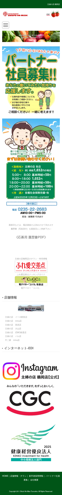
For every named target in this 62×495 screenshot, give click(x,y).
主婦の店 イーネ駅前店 (16, 316)
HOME (5, 475)
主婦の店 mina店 (13, 320)
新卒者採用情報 (36, 475)
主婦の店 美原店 (13, 324)
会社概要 (34, 479)
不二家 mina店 (12, 340)
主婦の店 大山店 (13, 328)
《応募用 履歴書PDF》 (31, 237)
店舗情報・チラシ (18, 475)
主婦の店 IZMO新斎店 (15, 332)
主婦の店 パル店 (13, 336)
